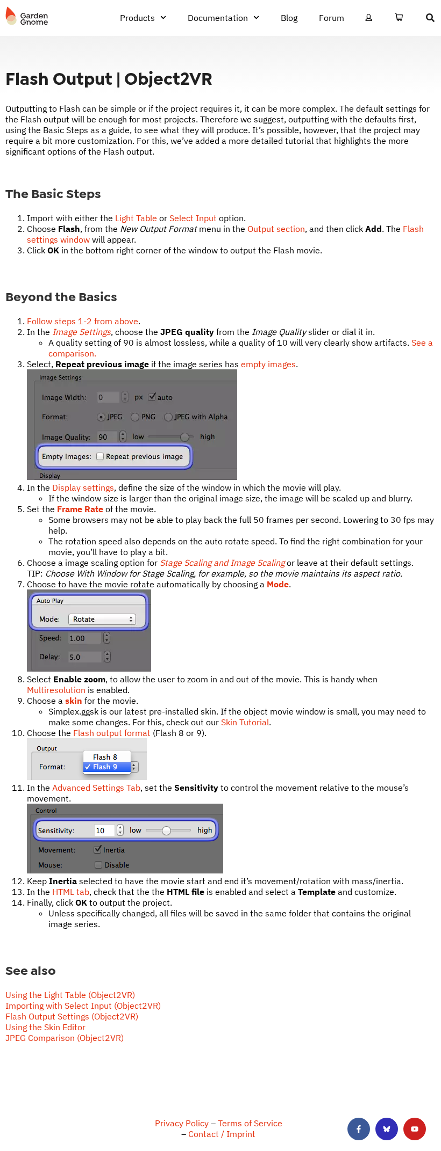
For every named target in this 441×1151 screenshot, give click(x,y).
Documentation (218, 17)
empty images (268, 364)
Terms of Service (250, 1123)
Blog (289, 17)
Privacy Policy (182, 1123)
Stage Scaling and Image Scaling (222, 562)
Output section (276, 228)
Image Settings (81, 331)
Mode (278, 584)
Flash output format (112, 732)
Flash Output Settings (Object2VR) (71, 1016)
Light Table (136, 218)
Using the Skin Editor (45, 1027)
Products (137, 17)
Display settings (83, 487)
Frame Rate (80, 509)
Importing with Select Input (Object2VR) (83, 1005)
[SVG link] (26, 16)
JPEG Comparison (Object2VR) (64, 1037)
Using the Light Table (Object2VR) (70, 994)
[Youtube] (414, 1129)
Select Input (193, 218)
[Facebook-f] (358, 1129)
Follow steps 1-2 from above (82, 321)
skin (73, 700)
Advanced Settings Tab (96, 787)
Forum (331, 17)
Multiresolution (56, 689)
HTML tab (70, 891)
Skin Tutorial (245, 722)
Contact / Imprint (221, 1133)
